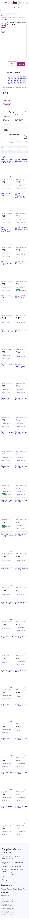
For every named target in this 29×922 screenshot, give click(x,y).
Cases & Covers (6, 16)
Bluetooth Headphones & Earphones (12, 18)
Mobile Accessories (12, 14)
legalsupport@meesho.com (7, 912)
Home (3, 14)
